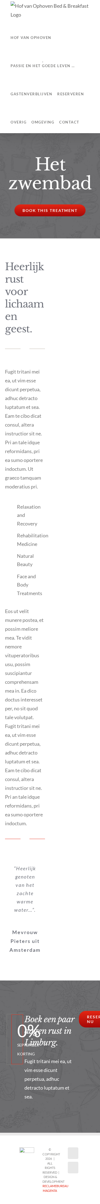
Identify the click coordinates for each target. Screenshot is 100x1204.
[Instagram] (73, 1167)
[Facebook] (73, 1153)
